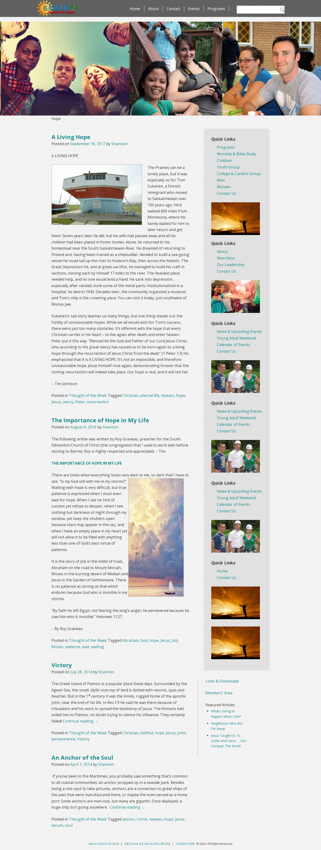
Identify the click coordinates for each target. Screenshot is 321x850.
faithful (146, 732)
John (181, 732)
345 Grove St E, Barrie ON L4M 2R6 (147, 844)
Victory (61, 665)
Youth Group (228, 167)
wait (85, 646)
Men (221, 180)
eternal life (149, 395)
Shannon (119, 143)
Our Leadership (230, 264)
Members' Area (218, 692)
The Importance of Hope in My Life (100, 420)
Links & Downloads (222, 681)
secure (57, 825)
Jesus (56, 401)
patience (72, 646)
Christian (130, 395)
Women (224, 186)
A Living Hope (70, 137)
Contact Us (226, 193)
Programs (216, 8)
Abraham (130, 640)
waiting (97, 646)
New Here (226, 258)
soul (69, 825)
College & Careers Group (239, 173)
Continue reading (80, 721)
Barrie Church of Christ (104, 844)
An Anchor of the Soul (82, 757)
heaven (167, 395)
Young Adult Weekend (236, 338)
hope (180, 395)
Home (135, 8)
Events (194, 8)
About (153, 8)
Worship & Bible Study (236, 153)
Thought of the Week (88, 395)
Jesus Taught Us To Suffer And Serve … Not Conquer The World (228, 740)
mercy (68, 401)
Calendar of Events (233, 344)
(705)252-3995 (185, 844)
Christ (142, 819)
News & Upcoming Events (239, 331)
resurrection (98, 401)
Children (224, 160)
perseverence (63, 739)
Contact (173, 8)
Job (175, 640)
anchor (128, 819)
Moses (57, 646)
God (144, 640)
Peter (80, 401)
